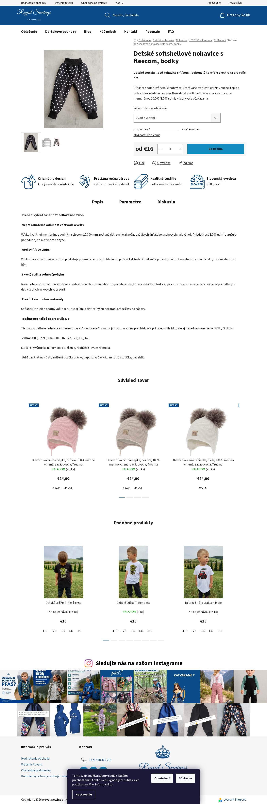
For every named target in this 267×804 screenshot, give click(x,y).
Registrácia (235, 3)
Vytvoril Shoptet (235, 799)
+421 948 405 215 (100, 760)
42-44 (68, 488)
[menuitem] (29, 32)
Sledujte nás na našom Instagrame (139, 663)
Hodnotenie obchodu (33, 3)
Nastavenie (83, 794)
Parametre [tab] (130, 201)
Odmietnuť (162, 778)
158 (79, 631)
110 (45, 631)
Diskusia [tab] (166, 201)
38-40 (56, 488)
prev (24, 449)
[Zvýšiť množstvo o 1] (180, 149)
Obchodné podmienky (94, 3)
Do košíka (216, 149)
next (243, 449)
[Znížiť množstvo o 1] (160, 149)
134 (62, 631)
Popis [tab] (97, 201)
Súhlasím (185, 778)
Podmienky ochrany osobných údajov (46, 776)
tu (110, 784)
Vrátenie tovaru (64, 3)
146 (71, 631)
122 (53, 631)
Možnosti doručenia (147, 135)
